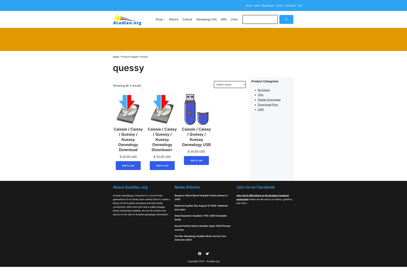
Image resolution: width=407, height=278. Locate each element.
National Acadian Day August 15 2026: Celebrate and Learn (201, 207)
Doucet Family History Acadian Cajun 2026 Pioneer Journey (203, 228)
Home (116, 56)
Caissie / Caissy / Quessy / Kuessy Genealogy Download (128, 139)
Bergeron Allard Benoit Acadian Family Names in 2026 (201, 197)
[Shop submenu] (164, 19)
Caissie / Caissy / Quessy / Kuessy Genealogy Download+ (162, 139)
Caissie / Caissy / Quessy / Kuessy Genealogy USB (196, 137)
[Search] (286, 19)
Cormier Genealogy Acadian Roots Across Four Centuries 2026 (200, 238)
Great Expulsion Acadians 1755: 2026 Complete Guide (201, 217)
